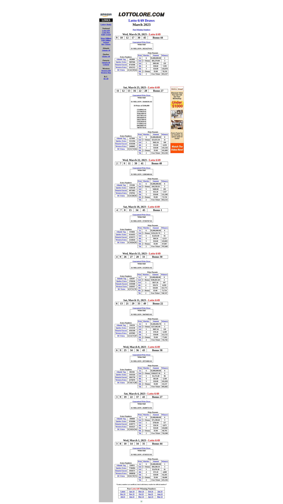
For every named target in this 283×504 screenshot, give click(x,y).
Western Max (106, 73)
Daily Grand (106, 35)
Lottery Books (106, 24)
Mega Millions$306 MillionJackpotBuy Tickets (106, 41)
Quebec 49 (106, 56)
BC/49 (106, 79)
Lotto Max (106, 33)
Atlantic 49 (106, 50)
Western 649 (106, 71)
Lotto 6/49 (106, 31)
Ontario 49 (106, 63)
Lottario (106, 65)
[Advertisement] (141, 6)
